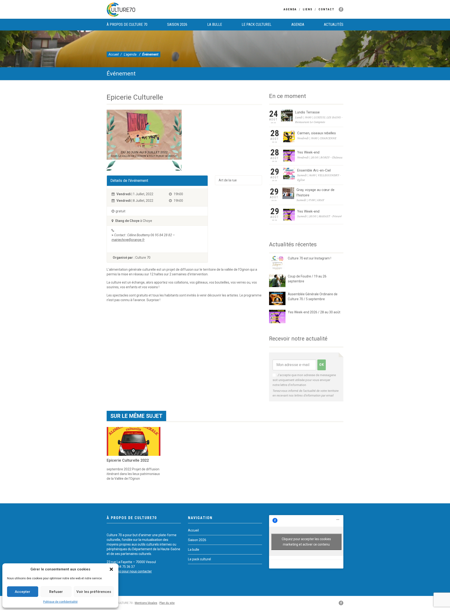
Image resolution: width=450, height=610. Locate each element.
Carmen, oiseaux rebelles (316, 133)
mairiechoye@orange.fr (128, 240)
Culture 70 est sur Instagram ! (309, 258)
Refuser (56, 592)
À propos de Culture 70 (127, 24)
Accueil (114, 54)
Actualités (333, 24)
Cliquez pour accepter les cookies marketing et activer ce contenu (306, 541)
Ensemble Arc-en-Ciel (314, 170)
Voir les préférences (93, 592)
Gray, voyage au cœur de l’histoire (315, 192)
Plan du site (167, 603)
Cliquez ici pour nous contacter (129, 571)
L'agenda (130, 54)
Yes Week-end (308, 152)
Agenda (290, 9)
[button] (111, 569)
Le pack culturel (256, 24)
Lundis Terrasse (307, 112)
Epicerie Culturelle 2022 (128, 460)
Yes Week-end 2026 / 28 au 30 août (314, 312)
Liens (307, 9)
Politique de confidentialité (60, 601)
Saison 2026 (177, 24)
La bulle (214, 24)
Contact (326, 9)
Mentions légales (146, 603)
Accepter (22, 592)
